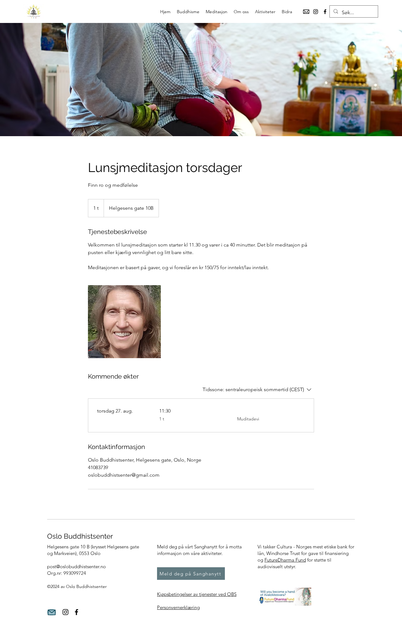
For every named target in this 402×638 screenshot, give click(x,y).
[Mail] (51, 612)
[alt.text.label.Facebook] (325, 11)
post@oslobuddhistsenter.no (76, 566)
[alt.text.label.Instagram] (315, 11)
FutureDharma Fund (285, 560)
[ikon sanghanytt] (306, 11)
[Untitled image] (124, 321)
